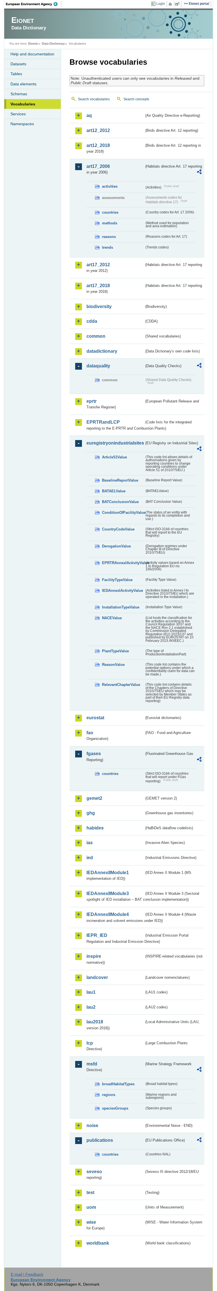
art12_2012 (98, 130)
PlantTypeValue (115, 651)
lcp (89, 1043)
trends (107, 247)
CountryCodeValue (118, 529)
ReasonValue (113, 664)
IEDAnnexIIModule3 (107, 893)
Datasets (18, 64)
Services (18, 114)
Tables (16, 74)
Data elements (23, 84)
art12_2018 (98, 145)
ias (89, 842)
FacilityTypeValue (117, 580)
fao (89, 732)
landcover (97, 977)
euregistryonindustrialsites (115, 443)
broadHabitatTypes (118, 1084)
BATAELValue (113, 491)
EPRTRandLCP (103, 422)
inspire (93, 956)
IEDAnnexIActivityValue (122, 590)
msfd (91, 1064)
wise (91, 1222)
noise (92, 1125)
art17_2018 (98, 285)
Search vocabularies (94, 99)
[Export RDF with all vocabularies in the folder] (199, 172)
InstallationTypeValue (120, 607)
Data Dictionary (53, 43)
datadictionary (101, 351)
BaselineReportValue (120, 480)
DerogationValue (116, 546)
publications (99, 1140)
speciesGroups (115, 1108)
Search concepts (136, 99)
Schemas (18, 94)
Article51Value (114, 457)
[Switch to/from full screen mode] (178, 4)
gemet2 (94, 798)
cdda (91, 321)
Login (160, 3)
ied (89, 857)
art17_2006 (98, 166)
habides (95, 828)
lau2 (91, 1007)
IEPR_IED (96, 935)
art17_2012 (98, 264)
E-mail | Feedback (27, 1274)
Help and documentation (32, 54)
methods (109, 223)
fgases (93, 753)
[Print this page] (171, 4)
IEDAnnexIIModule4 (107, 914)
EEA (33, 4)
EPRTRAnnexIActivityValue (123, 563)
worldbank (97, 1243)
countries (110, 212)
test (90, 1192)
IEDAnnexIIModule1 (107, 872)
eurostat (95, 717)
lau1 (91, 992)
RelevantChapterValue (121, 685)
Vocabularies (22, 104)
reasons (109, 237)
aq (89, 115)
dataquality (98, 365)
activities (110, 186)
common (95, 336)
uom (91, 1207)
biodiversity (99, 306)
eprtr (91, 401)
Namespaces (22, 124)
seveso (94, 1171)
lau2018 (94, 1021)
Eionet (33, 43)
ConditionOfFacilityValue (123, 512)
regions (108, 1095)
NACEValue (112, 618)
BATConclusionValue (120, 502)
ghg (90, 813)
